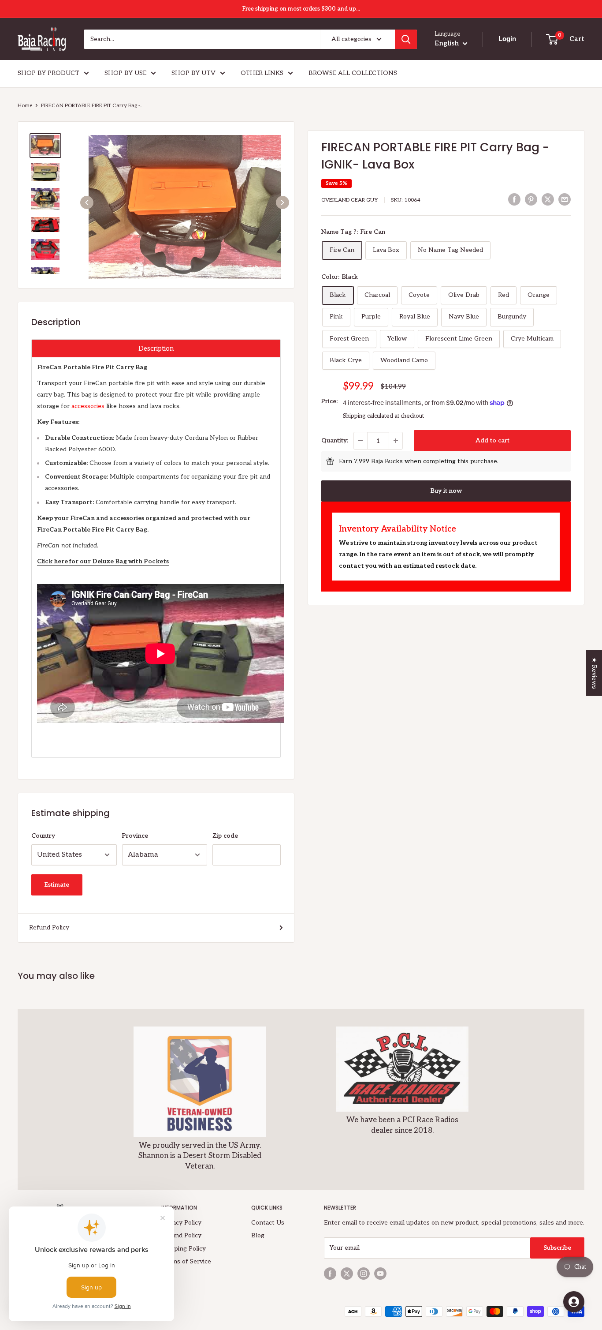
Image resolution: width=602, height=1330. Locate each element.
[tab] (156, 348)
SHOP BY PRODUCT (48, 73)
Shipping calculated (368, 416)
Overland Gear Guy (349, 200)
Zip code (225, 835)
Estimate (57, 884)
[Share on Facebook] (514, 199)
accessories (87, 406)
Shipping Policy (183, 1248)
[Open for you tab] (573, 1301)
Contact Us (267, 1222)
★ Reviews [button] (594, 673)
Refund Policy (49, 927)
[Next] (282, 202)
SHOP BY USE (125, 73)
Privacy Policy (181, 1222)
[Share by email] (564, 199)
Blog (257, 1235)
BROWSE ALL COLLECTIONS (352, 73)
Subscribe (557, 1247)
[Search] (406, 39)
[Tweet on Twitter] (548, 199)
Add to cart (492, 440)
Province (135, 835)
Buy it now (446, 491)
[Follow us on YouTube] (380, 1273)
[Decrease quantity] (360, 440)
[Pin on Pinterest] (531, 199)
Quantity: (334, 440)
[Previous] (86, 202)
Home (25, 105)
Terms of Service (186, 1261)
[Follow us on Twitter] (347, 1273)
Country (43, 835)
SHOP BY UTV (193, 73)
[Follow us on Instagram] (363, 1273)
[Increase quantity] (395, 440)
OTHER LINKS (262, 73)
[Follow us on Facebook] (330, 1273)
